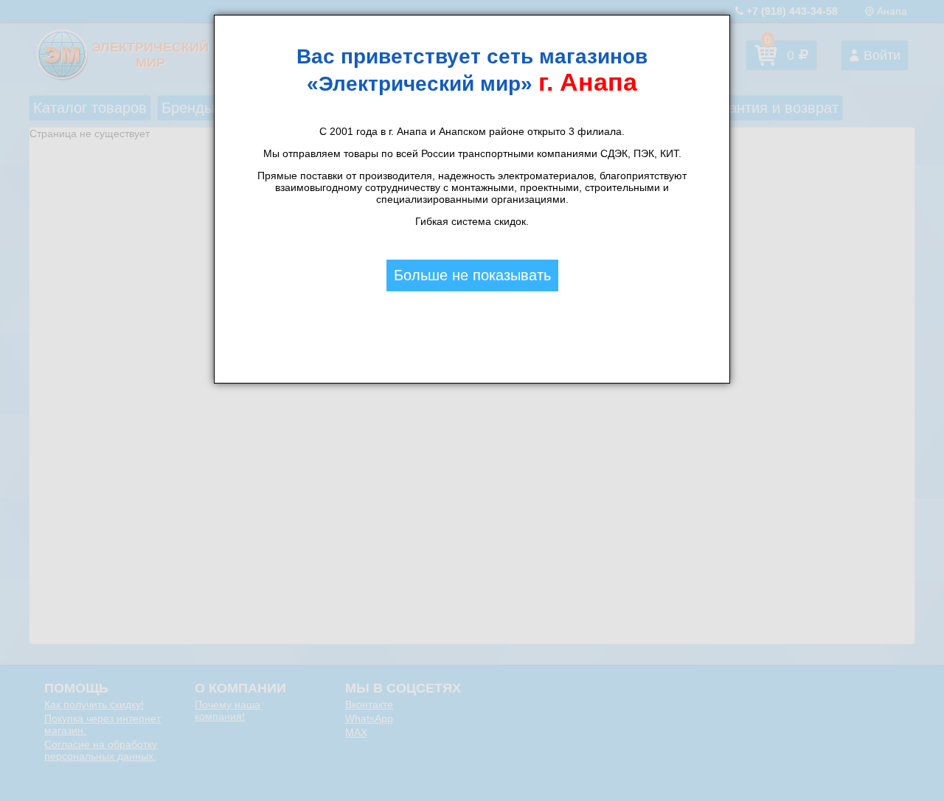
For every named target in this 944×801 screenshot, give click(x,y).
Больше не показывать (472, 275)
